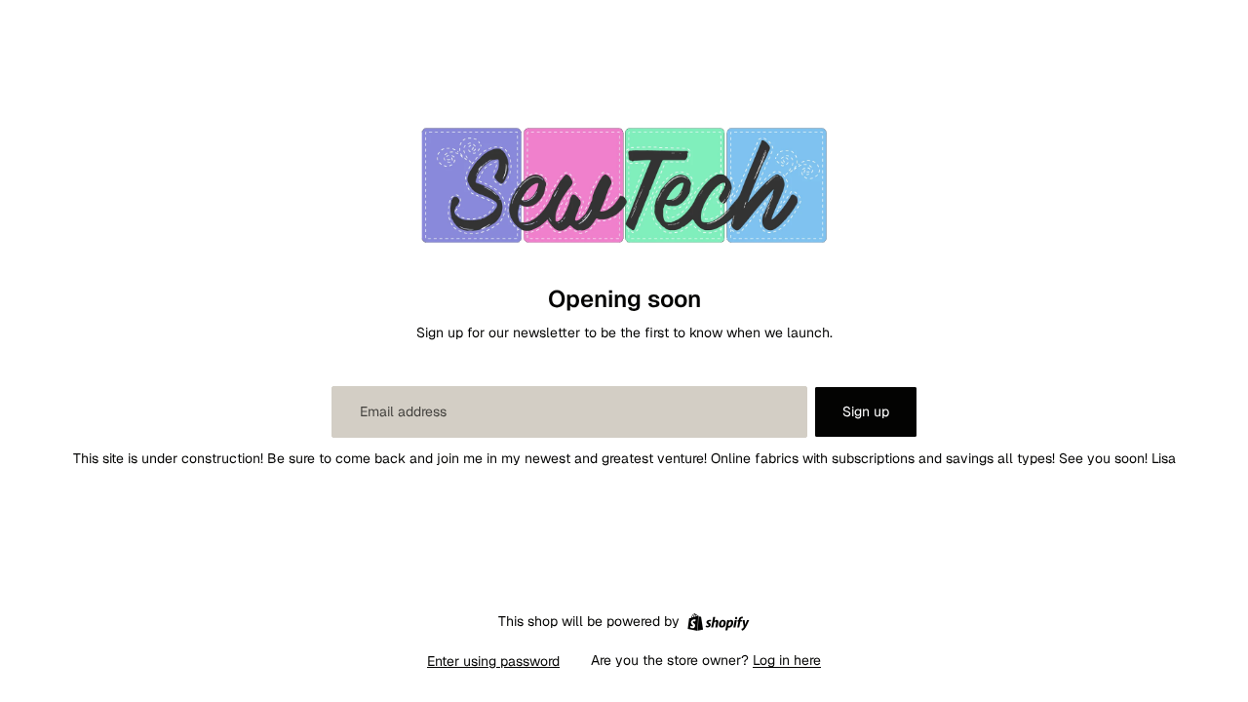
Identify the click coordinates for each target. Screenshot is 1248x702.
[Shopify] (718, 622)
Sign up (865, 411)
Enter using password (493, 661)
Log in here (787, 660)
